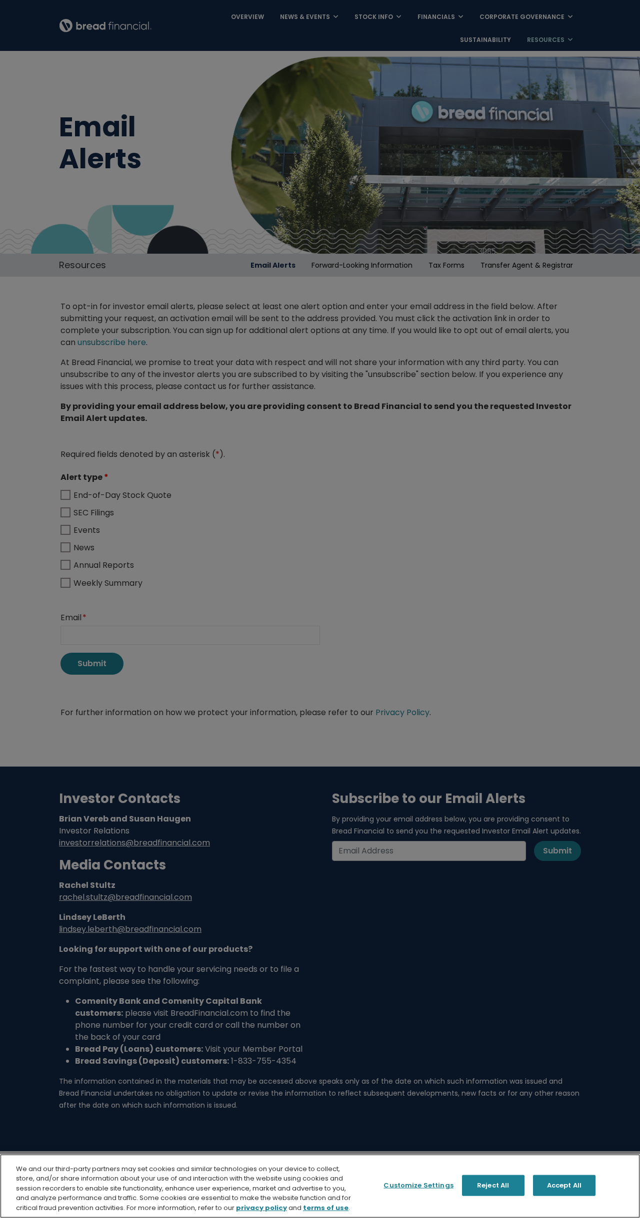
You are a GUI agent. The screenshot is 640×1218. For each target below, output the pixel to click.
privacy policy (261, 1208)
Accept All (564, 1185)
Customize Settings (418, 1185)
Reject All (493, 1185)
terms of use (325, 1208)
